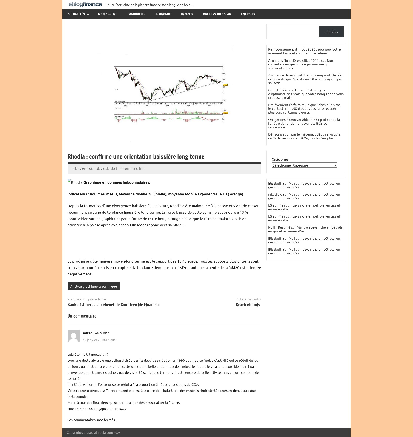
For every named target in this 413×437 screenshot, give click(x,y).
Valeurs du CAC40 (217, 14)
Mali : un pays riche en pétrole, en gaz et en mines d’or (304, 185)
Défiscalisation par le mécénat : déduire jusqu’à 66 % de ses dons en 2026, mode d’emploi (304, 136)
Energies (248, 14)
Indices (187, 14)
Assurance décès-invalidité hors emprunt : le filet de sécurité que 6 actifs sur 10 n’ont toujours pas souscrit (305, 79)
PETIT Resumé (279, 227)
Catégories (280, 159)
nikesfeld (275, 194)
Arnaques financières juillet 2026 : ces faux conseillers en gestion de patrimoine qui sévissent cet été (301, 64)
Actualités (76, 14)
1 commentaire (132, 168)
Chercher (332, 32)
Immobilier (136, 14)
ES (270, 205)
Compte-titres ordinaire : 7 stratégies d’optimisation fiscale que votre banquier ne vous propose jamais (306, 93)
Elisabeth (275, 238)
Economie (163, 14)
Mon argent (107, 14)
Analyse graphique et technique (93, 286)
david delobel (107, 168)
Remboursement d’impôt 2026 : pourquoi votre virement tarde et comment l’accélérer (304, 51)
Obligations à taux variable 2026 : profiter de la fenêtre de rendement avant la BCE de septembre (304, 123)
